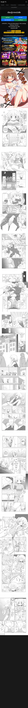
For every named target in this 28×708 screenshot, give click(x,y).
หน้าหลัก (2, 5)
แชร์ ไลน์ (7, 17)
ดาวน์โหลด (20, 20)
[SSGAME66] (14, 55)
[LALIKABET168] (14, 40)
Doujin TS (3, 2)
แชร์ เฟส (20, 17)
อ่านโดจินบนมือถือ (21, 5)
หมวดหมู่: (9, 31)
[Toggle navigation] (26, 2)
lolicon (13, 31)
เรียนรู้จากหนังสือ (14, 12)
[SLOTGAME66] (14, 62)
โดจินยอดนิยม (13, 5)
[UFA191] (14, 48)
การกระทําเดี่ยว (18, 32)
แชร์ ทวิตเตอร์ (8, 20)
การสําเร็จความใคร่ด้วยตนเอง (9, 32)
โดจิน (23, 32)
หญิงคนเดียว (18, 31)
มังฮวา (7, 5)
